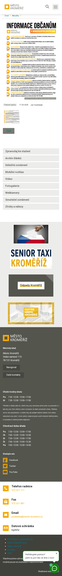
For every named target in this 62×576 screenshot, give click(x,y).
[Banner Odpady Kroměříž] (31, 285)
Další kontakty (13, 374)
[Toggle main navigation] (55, 7)
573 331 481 (18, 503)
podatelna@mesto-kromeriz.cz (27, 516)
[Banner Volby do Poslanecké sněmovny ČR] (31, 234)
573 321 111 (18, 490)
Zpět (8, 130)
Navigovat (11, 367)
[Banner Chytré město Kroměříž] (31, 313)
